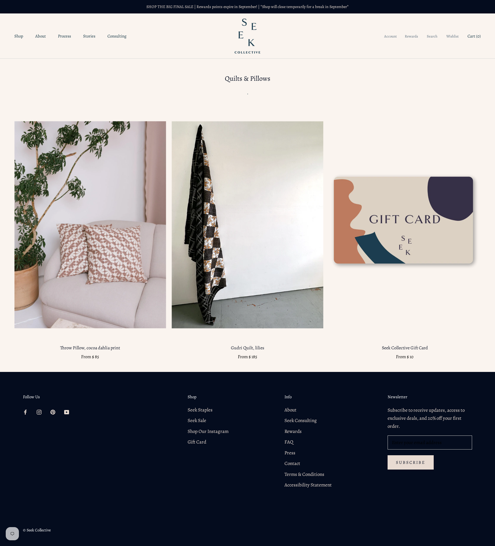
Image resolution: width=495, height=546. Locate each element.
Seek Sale (197, 420)
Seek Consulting (300, 420)
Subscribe (410, 462)
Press (289, 453)
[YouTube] (66, 412)
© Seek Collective (37, 530)
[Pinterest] (52, 412)
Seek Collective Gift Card (405, 348)
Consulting (117, 36)
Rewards (411, 36)
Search (432, 36)
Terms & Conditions (304, 474)
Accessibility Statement (308, 485)
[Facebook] (25, 412)
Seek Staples (200, 410)
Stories (89, 36)
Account (390, 36)
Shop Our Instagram (208, 431)
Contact (292, 463)
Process (64, 36)
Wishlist (452, 36)
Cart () (474, 36)
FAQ (288, 442)
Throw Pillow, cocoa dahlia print (90, 348)
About (40, 36)
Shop (18, 36)
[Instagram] (39, 412)
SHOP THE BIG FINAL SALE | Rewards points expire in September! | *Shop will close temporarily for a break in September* (247, 6)
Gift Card (197, 442)
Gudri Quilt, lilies (247, 348)
